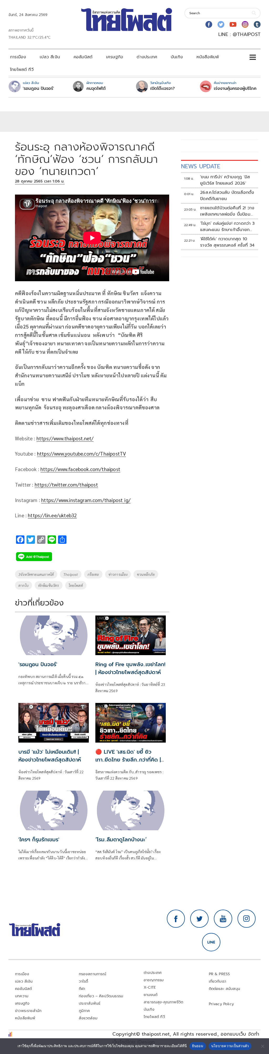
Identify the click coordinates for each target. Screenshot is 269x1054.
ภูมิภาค (84, 1011)
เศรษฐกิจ (114, 57)
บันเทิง (177, 57)
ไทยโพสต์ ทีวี (22, 69)
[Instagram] (245, 24)
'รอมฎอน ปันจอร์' (38, 88)
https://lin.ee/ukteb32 (52, 515)
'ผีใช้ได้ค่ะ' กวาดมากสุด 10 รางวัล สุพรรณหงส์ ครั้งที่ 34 (227, 242)
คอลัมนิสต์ (83, 57)
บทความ (21, 996)
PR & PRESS (219, 974)
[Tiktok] (257, 24)
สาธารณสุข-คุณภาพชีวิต (163, 1002)
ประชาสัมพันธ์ (90, 1003)
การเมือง (18, 57)
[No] (262, 1046)
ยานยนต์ (150, 995)
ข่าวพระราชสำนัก (28, 1011)
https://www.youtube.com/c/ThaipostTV (81, 453)
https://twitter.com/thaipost (66, 484)
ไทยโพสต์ (76, 585)
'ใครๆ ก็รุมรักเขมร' (38, 839)
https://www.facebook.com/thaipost (80, 469)
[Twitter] (221, 24)
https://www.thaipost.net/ (65, 438)
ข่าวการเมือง (118, 574)
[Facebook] (209, 24)
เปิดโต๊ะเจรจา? (162, 88)
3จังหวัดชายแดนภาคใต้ (36, 574)
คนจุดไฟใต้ (96, 88)
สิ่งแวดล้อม (88, 1018)
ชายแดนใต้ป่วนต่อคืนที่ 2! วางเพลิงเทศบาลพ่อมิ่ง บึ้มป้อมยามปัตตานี (227, 211)
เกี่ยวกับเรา (217, 981)
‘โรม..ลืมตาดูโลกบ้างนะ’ (121, 839)
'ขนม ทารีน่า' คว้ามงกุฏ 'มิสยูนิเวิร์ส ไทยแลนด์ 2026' (225, 180)
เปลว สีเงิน (50, 57)
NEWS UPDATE (200, 166)
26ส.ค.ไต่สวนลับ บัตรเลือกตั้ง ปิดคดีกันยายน (227, 195)
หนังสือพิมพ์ (207, 57)
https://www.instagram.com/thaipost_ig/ (86, 500)
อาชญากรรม (154, 980)
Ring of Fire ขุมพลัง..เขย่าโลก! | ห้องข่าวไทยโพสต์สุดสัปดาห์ (130, 668)
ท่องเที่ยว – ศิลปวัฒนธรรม (101, 996)
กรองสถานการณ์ (92, 974)
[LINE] (211, 942)
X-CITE (150, 987)
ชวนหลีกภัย (145, 574)
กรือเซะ (93, 574)
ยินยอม (197, 1046)
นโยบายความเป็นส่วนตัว (230, 1046)
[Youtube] (233, 24)
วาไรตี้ (83, 981)
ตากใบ (23, 585)
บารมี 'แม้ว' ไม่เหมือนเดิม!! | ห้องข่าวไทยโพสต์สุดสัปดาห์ (49, 756)
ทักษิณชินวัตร (48, 585)
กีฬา (82, 989)
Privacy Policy (221, 1004)
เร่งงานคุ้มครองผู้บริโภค (235, 88)
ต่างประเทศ (147, 57)
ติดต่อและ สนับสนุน (224, 989)
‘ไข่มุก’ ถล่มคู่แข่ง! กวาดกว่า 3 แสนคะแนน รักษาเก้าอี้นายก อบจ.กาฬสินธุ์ (227, 226)
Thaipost (70, 574)
